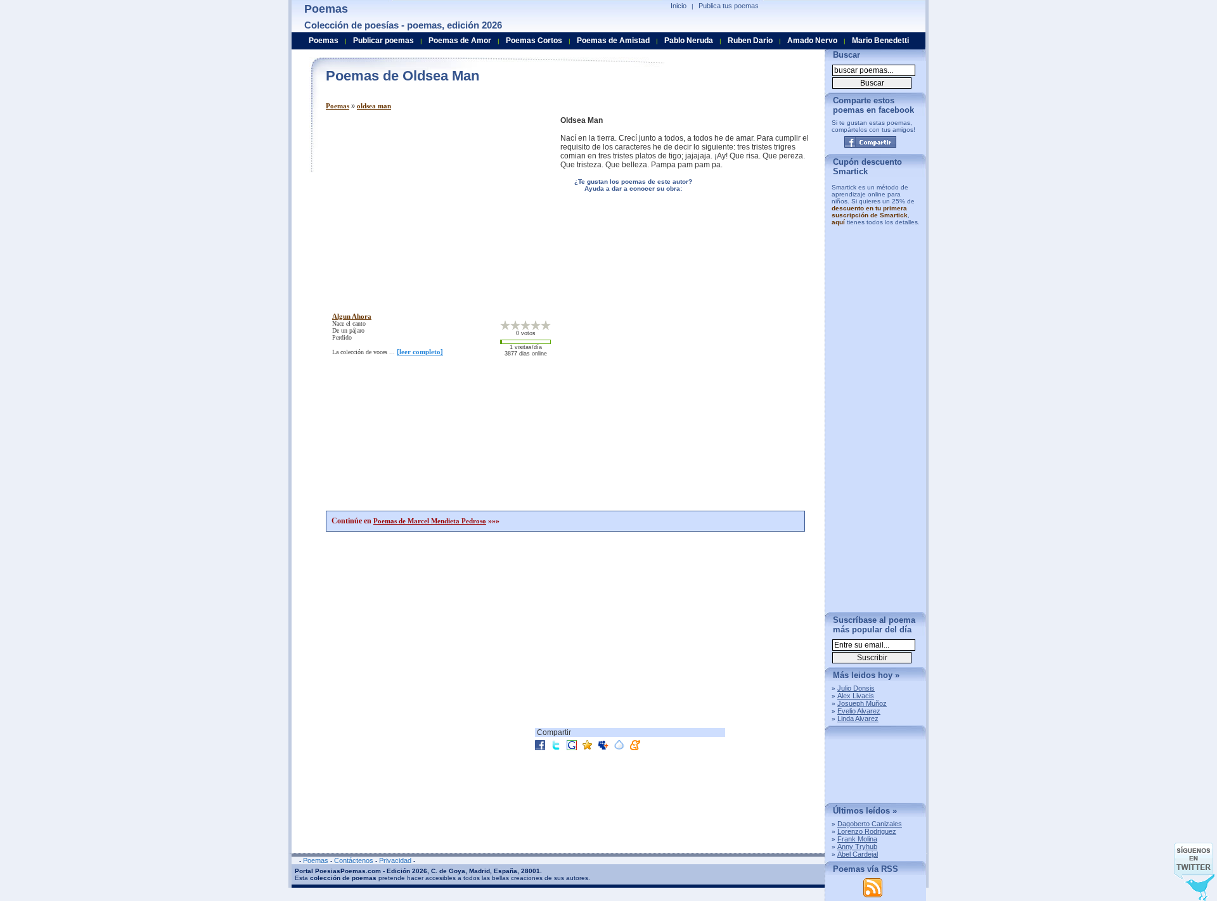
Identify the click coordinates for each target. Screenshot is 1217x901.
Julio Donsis (856, 688)
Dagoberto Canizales (869, 824)
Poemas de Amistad (613, 40)
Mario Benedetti (880, 40)
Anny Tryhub (857, 846)
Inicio (678, 6)
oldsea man (374, 106)
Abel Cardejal (857, 854)
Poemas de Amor (459, 40)
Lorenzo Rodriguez (866, 831)
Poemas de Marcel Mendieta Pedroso (429, 521)
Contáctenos (353, 860)
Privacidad (395, 860)
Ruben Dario (750, 40)
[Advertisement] (432, 204)
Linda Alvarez (858, 718)
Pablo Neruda (688, 40)
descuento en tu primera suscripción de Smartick (870, 212)
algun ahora (351, 316)
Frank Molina (857, 839)
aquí (838, 222)
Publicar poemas (383, 40)
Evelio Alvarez (858, 711)
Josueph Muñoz (862, 703)
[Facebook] (870, 142)
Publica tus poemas (729, 6)
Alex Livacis (855, 696)
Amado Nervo (812, 40)
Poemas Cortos (534, 40)
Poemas (337, 106)
